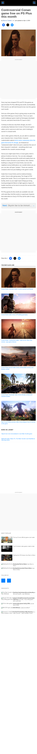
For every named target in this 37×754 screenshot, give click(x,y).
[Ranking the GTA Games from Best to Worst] (18, 557)
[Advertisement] (18, 79)
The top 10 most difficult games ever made (24, 537)
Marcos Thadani (7, 20)
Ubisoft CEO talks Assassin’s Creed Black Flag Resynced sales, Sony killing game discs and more (23, 599)
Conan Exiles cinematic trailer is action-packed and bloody (17, 289)
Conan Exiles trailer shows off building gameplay (14, 314)
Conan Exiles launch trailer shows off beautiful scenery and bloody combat (17, 368)
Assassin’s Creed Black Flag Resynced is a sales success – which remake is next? (24, 612)
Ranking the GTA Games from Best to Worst (24, 555)
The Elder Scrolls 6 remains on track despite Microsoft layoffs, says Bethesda (24, 593)
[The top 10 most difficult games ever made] (18, 540)
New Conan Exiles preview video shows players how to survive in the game (18, 422)
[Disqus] (18, 467)
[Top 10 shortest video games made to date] (18, 549)
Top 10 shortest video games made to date (23, 546)
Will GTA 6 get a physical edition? (21, 607)
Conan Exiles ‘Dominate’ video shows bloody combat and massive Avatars (16, 395)
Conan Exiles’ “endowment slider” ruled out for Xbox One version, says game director (16, 341)
